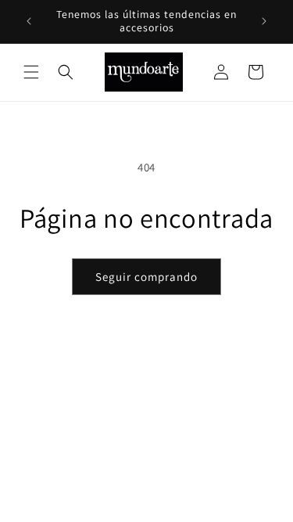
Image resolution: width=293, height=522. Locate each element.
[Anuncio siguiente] (264, 21)
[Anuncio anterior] (29, 21)
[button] (31, 72)
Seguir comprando (146, 276)
